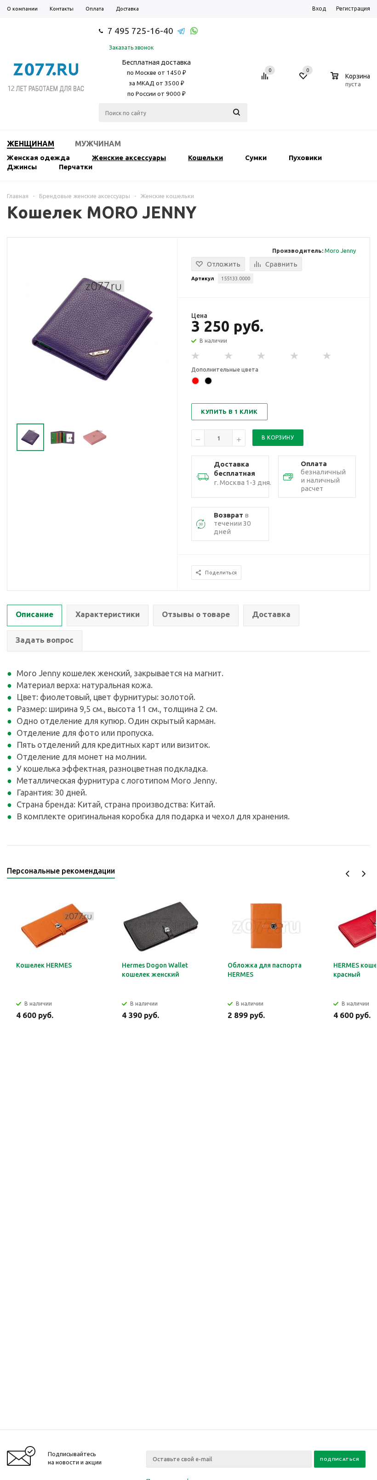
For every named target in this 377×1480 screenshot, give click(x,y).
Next (363, 873)
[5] (327, 356)
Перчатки (75, 167)
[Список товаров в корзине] (351, 83)
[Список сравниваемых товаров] (266, 79)
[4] (294, 356)
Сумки (256, 157)
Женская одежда (38, 157)
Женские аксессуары (129, 157)
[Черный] (208, 381)
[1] (195, 356)
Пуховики (305, 157)
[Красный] (195, 381)
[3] (261, 356)
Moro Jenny (340, 250)
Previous (347, 873)
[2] (229, 356)
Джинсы (22, 167)
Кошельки (205, 157)
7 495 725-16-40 (140, 30)
